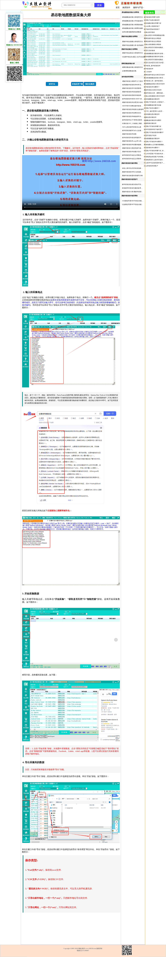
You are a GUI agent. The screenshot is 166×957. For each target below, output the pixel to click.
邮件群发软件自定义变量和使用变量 (135, 159)
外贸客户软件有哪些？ (152, 108)
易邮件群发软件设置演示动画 (132, 102)
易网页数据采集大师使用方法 (132, 67)
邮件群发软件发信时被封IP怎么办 (134, 137)
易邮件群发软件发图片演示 (131, 151)
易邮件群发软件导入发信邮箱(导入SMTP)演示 (138, 172)
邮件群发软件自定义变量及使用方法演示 (136, 155)
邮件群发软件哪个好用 (152, 17)
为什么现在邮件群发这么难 (131, 127)
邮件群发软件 (148, 69)
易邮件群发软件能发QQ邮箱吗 (133, 109)
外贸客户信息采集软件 (152, 20)
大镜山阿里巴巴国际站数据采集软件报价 (154, 47)
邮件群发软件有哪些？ (152, 87)
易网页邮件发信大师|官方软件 (154, 75)
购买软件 (126, 7)
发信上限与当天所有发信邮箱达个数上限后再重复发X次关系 (143, 168)
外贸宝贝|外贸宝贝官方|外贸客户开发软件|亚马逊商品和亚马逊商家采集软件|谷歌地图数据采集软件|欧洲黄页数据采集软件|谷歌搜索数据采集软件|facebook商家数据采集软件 (154, 62)
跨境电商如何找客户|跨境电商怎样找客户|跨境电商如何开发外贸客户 (154, 157)
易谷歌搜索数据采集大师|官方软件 (154, 78)
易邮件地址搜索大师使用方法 (132, 41)
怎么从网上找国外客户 (152, 26)
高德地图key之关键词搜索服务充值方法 (154, 144)
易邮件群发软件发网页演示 (131, 113)
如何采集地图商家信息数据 (131, 32)
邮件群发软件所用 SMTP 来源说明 (134, 99)
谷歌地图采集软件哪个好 (152, 23)
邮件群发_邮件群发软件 (152, 66)
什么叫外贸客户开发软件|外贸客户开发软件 (154, 154)
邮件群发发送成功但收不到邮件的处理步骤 (137, 184)
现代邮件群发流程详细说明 (131, 95)
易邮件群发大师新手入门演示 (132, 81)
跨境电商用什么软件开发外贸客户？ (154, 160)
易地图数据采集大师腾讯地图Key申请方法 (137, 28)
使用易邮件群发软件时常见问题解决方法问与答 (138, 85)
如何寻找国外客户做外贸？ (153, 129)
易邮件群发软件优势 (129, 134)
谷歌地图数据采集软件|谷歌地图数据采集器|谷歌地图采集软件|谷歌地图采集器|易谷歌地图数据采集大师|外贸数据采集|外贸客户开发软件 (154, 56)
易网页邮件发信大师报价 (152, 38)
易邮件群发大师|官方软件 (153, 90)
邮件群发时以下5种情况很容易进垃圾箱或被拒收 (139, 120)
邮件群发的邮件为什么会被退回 (133, 130)
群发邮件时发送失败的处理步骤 (133, 188)
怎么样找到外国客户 (151, 166)
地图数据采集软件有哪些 (152, 120)
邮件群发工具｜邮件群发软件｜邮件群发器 (154, 81)
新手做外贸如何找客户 (152, 29)
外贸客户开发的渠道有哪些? (154, 132)
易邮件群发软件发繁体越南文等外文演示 (136, 144)
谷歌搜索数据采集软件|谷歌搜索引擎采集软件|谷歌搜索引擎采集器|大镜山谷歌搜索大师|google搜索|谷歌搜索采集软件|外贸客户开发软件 (154, 53)
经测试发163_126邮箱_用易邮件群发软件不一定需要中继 (142, 123)
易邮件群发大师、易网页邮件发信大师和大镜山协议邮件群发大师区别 (154, 93)
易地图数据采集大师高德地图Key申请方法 (137, 24)
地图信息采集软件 (150, 117)
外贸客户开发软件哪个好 (152, 126)
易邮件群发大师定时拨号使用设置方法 (135, 148)
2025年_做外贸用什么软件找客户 (154, 111)
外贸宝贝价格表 (149, 50)
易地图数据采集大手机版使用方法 (134, 21)
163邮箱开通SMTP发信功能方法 (133, 201)
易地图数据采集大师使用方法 (132, 17)
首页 (118, 7)
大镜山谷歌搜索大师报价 (152, 44)
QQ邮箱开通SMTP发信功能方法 (133, 204)
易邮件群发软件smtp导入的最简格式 (135, 141)
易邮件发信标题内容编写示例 (132, 175)
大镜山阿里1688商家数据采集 (154, 35)
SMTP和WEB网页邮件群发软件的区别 (135, 106)
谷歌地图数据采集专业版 (152, 105)
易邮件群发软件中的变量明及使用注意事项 (137, 88)
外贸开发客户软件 (150, 135)
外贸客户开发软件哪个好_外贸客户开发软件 (154, 151)
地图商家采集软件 (150, 123)
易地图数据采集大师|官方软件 (154, 84)
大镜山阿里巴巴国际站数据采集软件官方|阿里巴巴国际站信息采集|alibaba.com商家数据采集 (154, 59)
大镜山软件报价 (149, 32)
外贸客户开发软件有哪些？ (153, 141)
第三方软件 (148, 72)
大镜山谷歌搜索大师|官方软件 (154, 96)
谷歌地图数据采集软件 (152, 99)
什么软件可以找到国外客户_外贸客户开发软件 (154, 163)
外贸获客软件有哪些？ (152, 147)
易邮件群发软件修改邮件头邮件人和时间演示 (138, 116)
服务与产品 (138, 7)
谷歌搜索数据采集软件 (152, 138)
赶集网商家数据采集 (129, 71)
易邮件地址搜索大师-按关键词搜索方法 (136, 45)
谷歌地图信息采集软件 (152, 114)
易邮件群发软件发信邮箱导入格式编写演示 (137, 92)
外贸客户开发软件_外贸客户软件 (154, 102)
